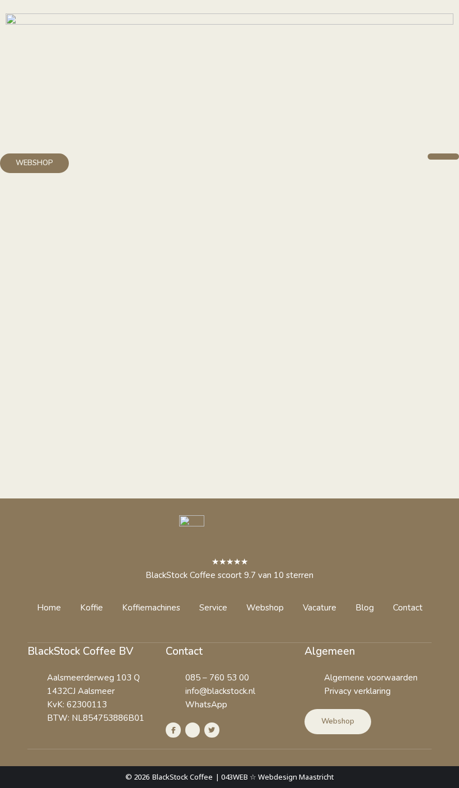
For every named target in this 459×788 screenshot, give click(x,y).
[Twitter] (211, 729)
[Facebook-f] (173, 729)
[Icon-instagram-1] (192, 729)
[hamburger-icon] (443, 156)
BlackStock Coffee (182, 777)
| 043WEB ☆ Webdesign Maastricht (275, 777)
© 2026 (137, 777)
